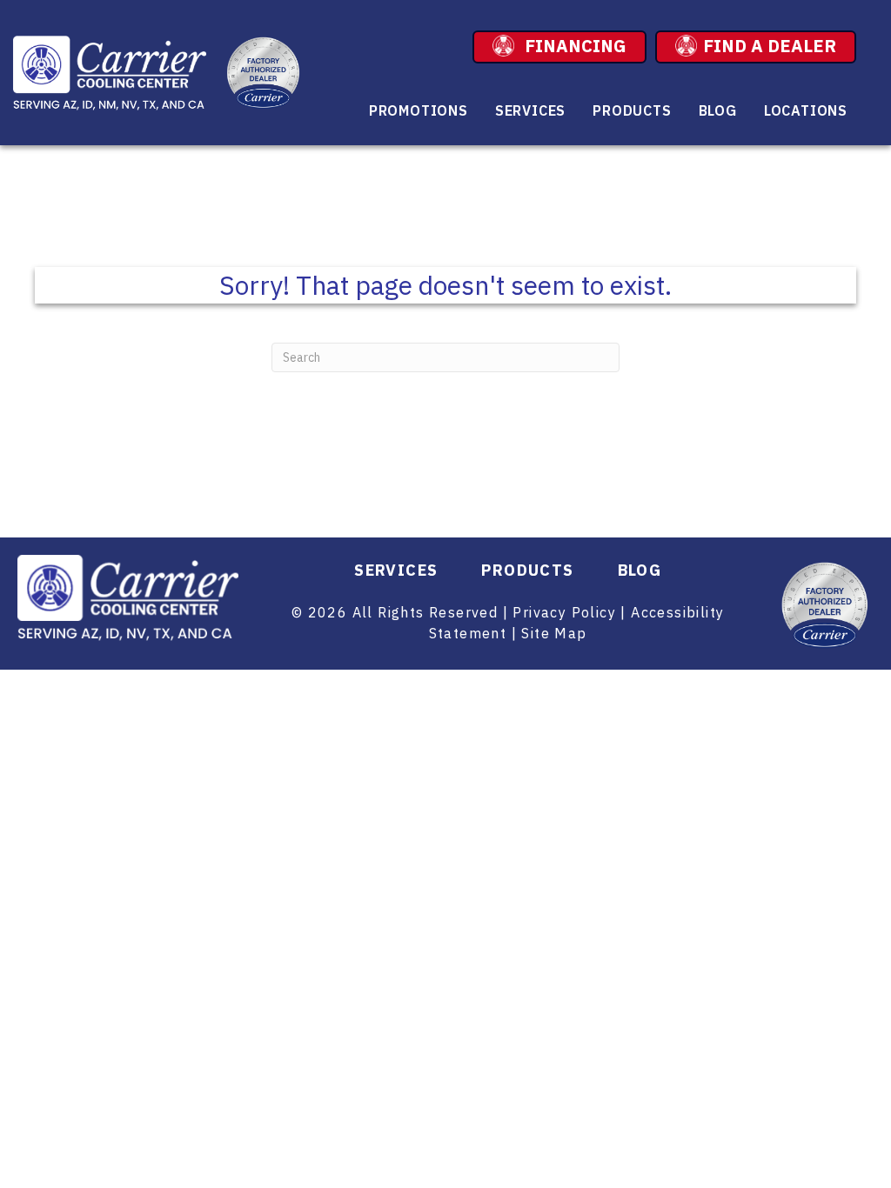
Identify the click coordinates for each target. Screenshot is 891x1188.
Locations (805, 110)
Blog (718, 110)
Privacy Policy (564, 612)
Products (632, 110)
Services (530, 110)
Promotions (418, 110)
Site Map (553, 633)
